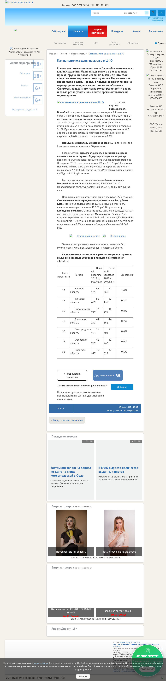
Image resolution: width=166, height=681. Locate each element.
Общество (133, 43)
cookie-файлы (41, 663)
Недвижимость (78, 53)
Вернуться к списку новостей (68, 420)
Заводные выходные (78, 43)
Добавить (122, 387)
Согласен (83, 676)
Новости (78, 31)
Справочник (156, 31)
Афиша (136, 31)
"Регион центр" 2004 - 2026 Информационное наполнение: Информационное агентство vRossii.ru (136, 644)
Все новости (60, 43)
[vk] (118, 375)
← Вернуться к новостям (72, 375)
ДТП (96, 43)
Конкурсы (117, 31)
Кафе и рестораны (97, 31)
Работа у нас (59, 31)
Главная (52, 53)
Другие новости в (104, 375)
